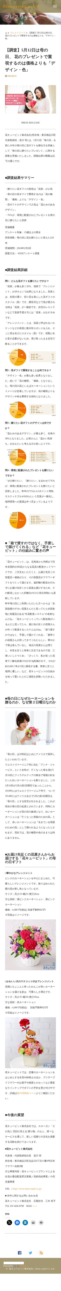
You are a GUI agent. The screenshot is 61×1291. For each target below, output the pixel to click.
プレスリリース (18, 33)
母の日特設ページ (26, 1093)
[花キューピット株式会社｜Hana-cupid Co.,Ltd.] (21, 6)
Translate (23, 1266)
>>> (35, 1206)
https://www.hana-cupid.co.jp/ (27, 1188)
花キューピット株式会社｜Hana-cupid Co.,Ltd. (32, 1269)
